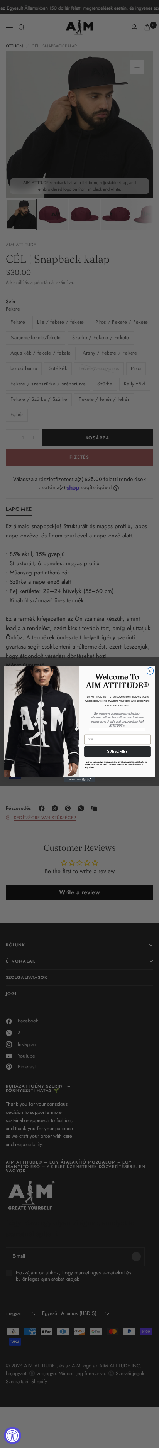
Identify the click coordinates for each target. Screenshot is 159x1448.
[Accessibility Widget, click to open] (12, 1435)
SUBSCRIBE (117, 751)
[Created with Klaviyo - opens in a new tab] (79, 779)
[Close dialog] (150, 670)
